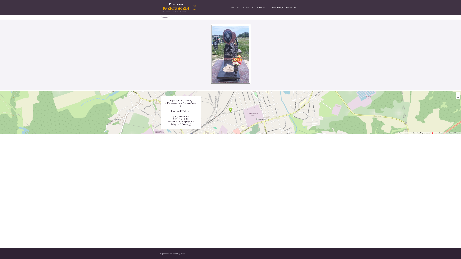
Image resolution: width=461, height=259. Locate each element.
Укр (194, 9)
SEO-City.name (179, 254)
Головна (164, 17)
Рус (194, 6)
